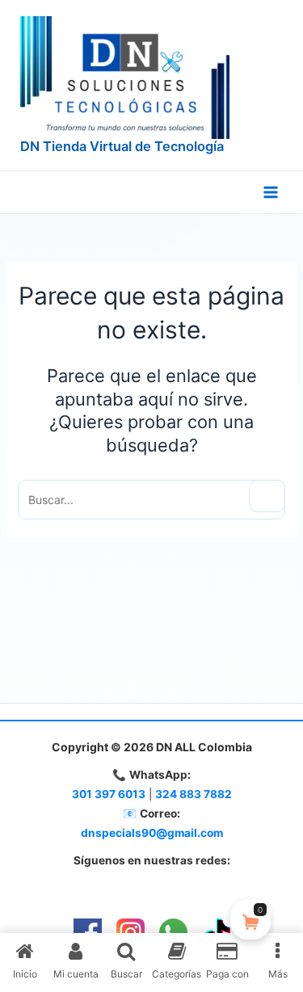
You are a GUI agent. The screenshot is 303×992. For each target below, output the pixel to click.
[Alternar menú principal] (271, 192)
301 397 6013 (108, 794)
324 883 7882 (193, 794)
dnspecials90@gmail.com (152, 832)
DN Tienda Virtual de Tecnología (122, 146)
